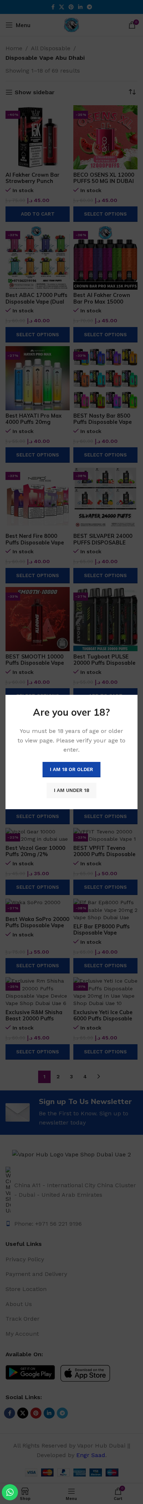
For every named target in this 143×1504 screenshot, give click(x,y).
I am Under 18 (71, 790)
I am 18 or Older (71, 769)
